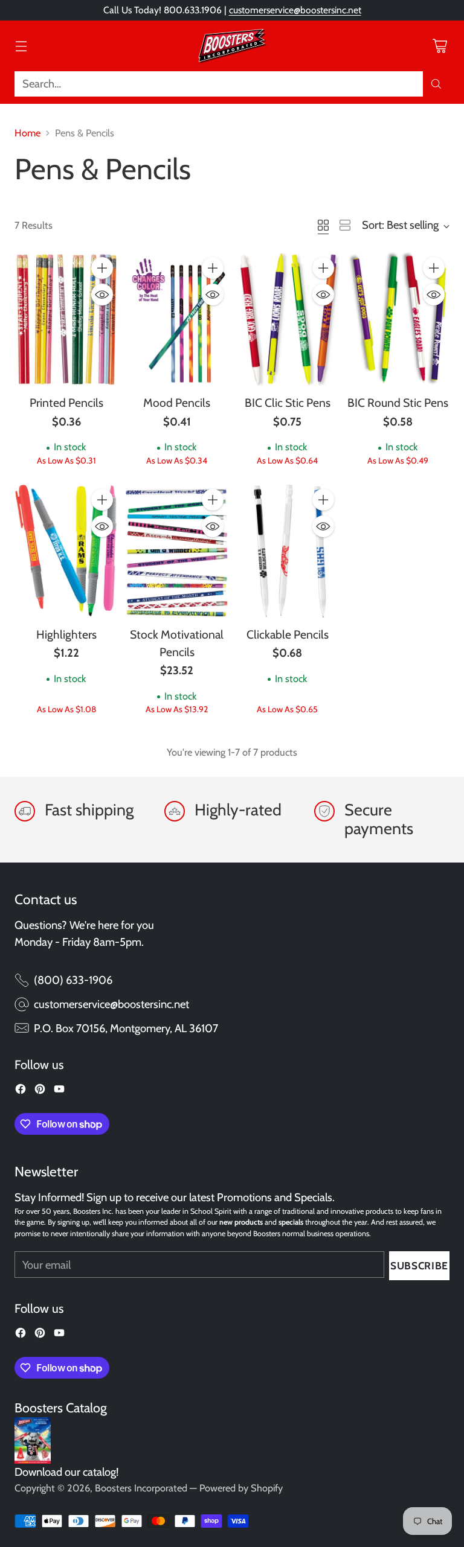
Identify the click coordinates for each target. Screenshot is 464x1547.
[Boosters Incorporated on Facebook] (20, 1091)
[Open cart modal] (439, 45)
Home (27, 133)
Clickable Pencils (287, 634)
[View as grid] (323, 225)
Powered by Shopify (241, 1488)
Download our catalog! (66, 1472)
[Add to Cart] (102, 268)
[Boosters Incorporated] (232, 46)
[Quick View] (102, 294)
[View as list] (345, 225)
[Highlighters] (66, 551)
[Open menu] (20, 45)
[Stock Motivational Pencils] (176, 551)
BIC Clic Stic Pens (287, 402)
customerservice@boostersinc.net (295, 10)
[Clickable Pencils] (287, 551)
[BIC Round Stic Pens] (398, 319)
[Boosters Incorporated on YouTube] (59, 1091)
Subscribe (419, 1265)
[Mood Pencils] (176, 319)
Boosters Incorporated (141, 1488)
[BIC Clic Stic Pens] (287, 319)
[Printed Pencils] (66, 319)
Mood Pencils (176, 402)
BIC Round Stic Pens (397, 402)
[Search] (436, 84)
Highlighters (66, 634)
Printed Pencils (66, 402)
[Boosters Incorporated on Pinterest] (40, 1091)
